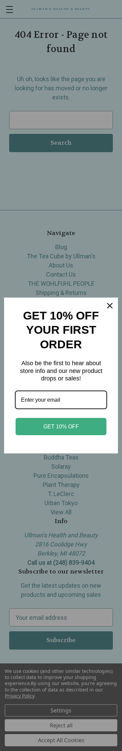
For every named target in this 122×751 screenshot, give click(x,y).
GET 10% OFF (61, 426)
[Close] (110, 306)
